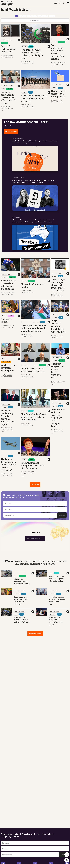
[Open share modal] (66, 854)
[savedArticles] (59, 3)
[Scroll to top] (66, 860)
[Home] (7, 3)
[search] (63, 3)
